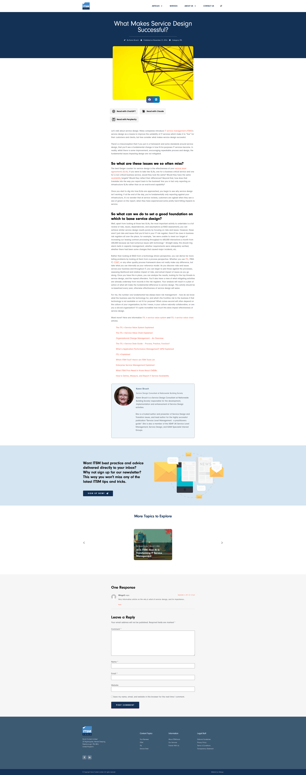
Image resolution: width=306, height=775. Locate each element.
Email (114, 673)
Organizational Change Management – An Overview (139, 338)
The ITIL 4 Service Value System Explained (135, 327)
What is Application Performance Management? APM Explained (145, 349)
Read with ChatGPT (126, 111)
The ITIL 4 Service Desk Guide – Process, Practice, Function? (143, 343)
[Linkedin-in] (90, 757)
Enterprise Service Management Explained (135, 365)
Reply (119, 604)
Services (173, 6)
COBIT (116, 262)
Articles (155, 6)
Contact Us (208, 6)
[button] (149, 99)
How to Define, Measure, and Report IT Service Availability (142, 376)
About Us (189, 6)
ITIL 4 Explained (123, 354)
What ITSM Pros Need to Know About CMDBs (136, 370)
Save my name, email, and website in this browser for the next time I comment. (149, 697)
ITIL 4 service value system (154, 317)
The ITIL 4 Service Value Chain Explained (134, 333)
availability (116, 178)
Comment (116, 629)
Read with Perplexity (127, 119)
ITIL (181, 40)
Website (114, 685)
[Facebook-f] (84, 757)
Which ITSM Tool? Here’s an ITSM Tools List (135, 360)
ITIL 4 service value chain (182, 317)
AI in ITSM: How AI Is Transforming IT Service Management (149, 552)
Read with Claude (155, 111)
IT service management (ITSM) (178, 131)
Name (114, 662)
